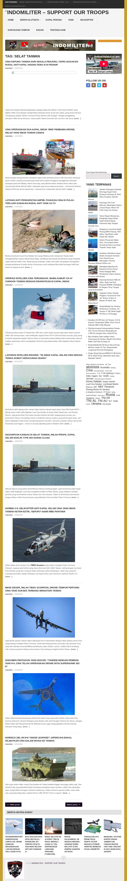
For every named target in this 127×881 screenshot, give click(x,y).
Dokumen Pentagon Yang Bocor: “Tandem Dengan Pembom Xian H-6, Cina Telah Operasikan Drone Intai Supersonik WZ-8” (42, 663)
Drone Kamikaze (91, 373)
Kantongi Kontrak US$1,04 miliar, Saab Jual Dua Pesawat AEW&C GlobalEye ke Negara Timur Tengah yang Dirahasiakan (104, 285)
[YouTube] (104, 85)
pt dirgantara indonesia (94, 392)
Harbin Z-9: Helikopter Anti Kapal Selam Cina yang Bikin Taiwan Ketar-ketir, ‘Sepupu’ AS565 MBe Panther (40, 510)
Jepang (112, 376)
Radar (40, 30)
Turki (115, 401)
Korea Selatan (94, 381)
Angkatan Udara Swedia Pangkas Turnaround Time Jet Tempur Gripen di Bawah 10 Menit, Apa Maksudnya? (104, 298)
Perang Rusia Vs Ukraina (98, 389)
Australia (105, 367)
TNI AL (91, 400)
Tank (71, 20)
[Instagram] (94, 85)
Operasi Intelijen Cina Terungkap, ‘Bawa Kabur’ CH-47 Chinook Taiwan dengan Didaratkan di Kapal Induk (38, 280)
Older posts (14, 805)
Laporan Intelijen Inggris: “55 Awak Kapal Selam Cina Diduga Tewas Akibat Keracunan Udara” (43, 356)
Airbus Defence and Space (95, 364)
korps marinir (109, 381)
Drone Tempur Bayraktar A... (31, 2)
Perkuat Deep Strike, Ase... (58, 2)
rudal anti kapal (91, 395)
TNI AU (102, 401)
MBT (95, 387)
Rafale (113, 392)
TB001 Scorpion (37, 565)
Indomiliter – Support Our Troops (48, 863)
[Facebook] (88, 85)
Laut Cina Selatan (94, 384)
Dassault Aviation (99, 371)
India (88, 376)
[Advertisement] (104, 129)
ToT (110, 401)
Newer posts (72, 805)
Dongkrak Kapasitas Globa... (85, 2)
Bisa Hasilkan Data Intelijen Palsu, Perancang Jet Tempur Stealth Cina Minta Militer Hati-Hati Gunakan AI (104, 339)
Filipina (117, 373)
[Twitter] (99, 85)
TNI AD (105, 398)
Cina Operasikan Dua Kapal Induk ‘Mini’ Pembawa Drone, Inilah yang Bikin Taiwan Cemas (40, 131)
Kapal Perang (54, 20)
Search (116, 176)
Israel (106, 376)
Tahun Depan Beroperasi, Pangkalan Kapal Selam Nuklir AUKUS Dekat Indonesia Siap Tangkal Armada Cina (104, 221)
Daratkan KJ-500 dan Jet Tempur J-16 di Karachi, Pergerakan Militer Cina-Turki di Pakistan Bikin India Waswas (104, 322)
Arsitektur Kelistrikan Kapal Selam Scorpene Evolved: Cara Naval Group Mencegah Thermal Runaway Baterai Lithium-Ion (104, 258)
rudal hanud (101, 395)
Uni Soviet (106, 404)
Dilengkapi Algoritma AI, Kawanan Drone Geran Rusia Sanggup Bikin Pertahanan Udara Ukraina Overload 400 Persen (104, 271)
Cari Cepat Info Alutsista (96, 172)
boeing (113, 367)
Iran (100, 376)
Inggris (95, 376)
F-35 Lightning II (107, 373)
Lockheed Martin (110, 384)
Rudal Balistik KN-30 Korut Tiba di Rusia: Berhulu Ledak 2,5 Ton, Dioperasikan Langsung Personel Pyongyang (104, 347)
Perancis (109, 386)
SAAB (118, 395)
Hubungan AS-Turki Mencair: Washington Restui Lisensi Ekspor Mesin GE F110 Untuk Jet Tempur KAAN (104, 208)
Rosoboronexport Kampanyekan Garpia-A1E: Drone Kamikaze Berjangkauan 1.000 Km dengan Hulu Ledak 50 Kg (104, 330)
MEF (100, 386)
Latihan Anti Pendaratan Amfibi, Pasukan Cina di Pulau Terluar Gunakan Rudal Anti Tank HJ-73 (39, 202)
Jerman (90, 378)
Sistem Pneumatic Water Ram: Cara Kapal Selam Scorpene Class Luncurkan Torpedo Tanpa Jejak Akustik (104, 245)
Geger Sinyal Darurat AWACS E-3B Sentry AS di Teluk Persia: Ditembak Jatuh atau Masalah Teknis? (104, 355)
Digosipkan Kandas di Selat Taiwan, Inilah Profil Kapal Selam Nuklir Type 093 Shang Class (40, 436)
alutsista (92, 367)
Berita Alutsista (29, 20)
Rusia (110, 394)
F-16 (98, 373)
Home (11, 20)
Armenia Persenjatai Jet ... (15, 6)
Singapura (90, 398)
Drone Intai (108, 371)
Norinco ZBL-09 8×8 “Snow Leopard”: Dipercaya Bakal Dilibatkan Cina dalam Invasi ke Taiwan (38, 739)
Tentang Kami (57, 30)
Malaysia (89, 387)
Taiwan (97, 398)
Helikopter (86, 20)
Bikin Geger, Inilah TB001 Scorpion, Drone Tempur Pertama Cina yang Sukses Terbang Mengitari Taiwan (42, 589)
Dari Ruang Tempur (19, 30)
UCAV (88, 404)
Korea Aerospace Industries (103, 379)
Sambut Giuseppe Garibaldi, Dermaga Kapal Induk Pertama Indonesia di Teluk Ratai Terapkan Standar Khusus (105, 194)
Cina (89, 370)
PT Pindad (107, 392)
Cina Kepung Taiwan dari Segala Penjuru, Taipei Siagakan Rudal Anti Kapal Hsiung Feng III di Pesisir (41, 63)
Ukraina (96, 403)
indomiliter (9, 68)
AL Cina (108, 364)
